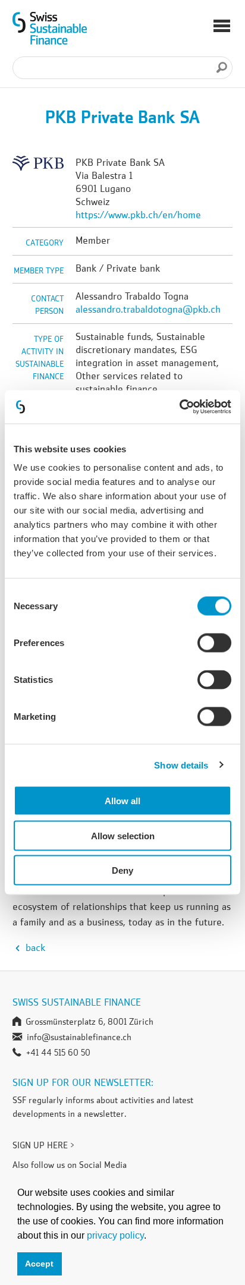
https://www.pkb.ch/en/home (138, 215)
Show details (181, 765)
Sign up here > (43, 1145)
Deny (122, 870)
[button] (221, 27)
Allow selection (123, 835)
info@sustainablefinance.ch (79, 1037)
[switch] (214, 644)
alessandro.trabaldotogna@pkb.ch (148, 309)
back (34, 947)
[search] (221, 67)
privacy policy (115, 1235)
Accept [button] (39, 1263)
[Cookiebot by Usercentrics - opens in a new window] (179, 407)
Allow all (122, 801)
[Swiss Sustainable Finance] (49, 28)
